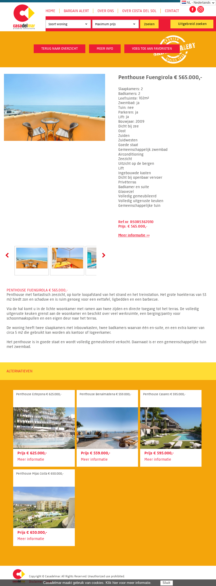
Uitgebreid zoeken (192, 24)
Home (50, 11)
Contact (172, 11)
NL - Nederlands (198, 2)
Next (103, 255)
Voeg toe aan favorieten (152, 49)
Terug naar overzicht (59, 49)
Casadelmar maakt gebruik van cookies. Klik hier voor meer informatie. (97, 583)
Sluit (166, 583)
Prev (8, 255)
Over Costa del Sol (139, 11)
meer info (105, 49)
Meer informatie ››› (134, 235)
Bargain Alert (76, 11)
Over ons (105, 11)
